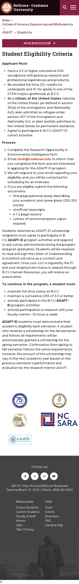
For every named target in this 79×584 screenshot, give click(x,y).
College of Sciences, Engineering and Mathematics (37, 24)
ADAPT (7, 32)
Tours (48, 507)
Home (6, 20)
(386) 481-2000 (63, 490)
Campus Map (54, 525)
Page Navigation (37, 43)
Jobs (19, 525)
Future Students (27, 507)
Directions (52, 516)
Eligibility (24, 32)
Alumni (21, 520)
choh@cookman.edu (34, 159)
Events (49, 512)
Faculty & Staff (26, 516)
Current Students (27, 512)
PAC (48, 520)
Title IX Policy (25, 529)
